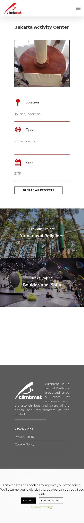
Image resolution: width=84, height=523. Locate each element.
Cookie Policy (24, 444)
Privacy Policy (24, 437)
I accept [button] (28, 500)
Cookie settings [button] (42, 507)
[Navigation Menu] (78, 8)
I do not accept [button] (51, 500)
